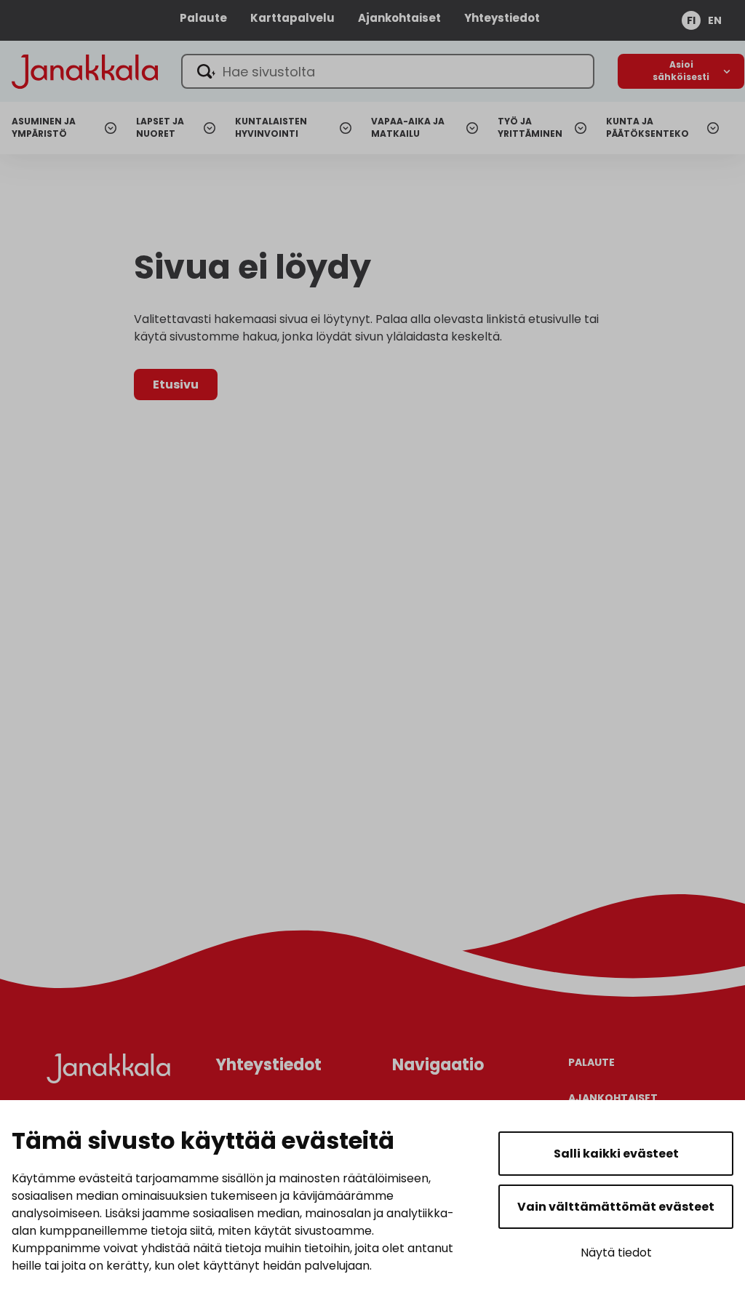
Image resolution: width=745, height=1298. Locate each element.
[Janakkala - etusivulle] (85, 70)
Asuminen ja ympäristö (44, 128)
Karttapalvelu (292, 18)
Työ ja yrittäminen (530, 128)
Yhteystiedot (502, 18)
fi (691, 20)
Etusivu (176, 384)
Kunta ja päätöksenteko (647, 128)
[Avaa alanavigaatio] (681, 71)
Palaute (203, 18)
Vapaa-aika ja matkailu (408, 128)
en (715, 20)
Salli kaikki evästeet (616, 1153)
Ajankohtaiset (399, 18)
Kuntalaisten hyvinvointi (271, 128)
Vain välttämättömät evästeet (615, 1206)
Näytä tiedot (616, 1252)
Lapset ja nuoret (160, 128)
